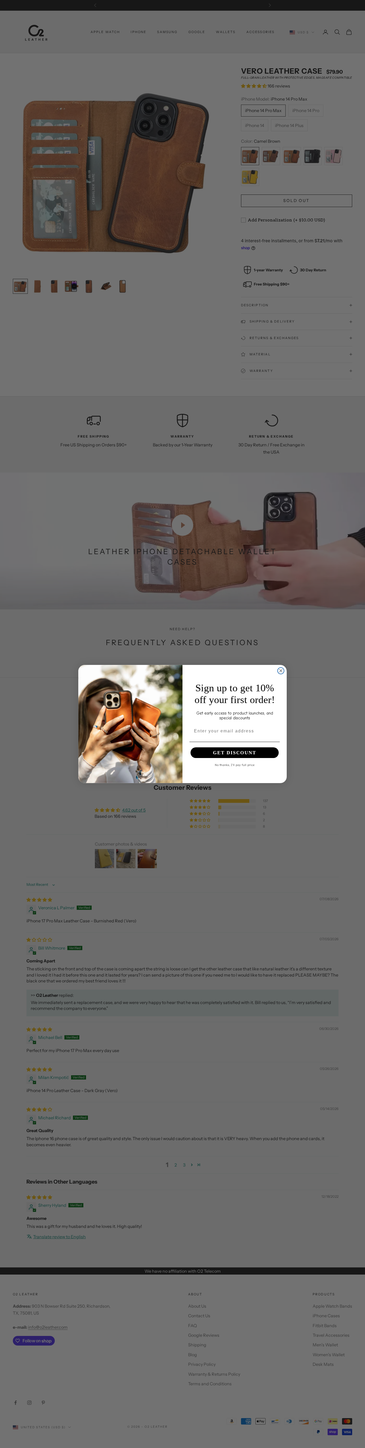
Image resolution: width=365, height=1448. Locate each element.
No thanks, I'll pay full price (235, 764)
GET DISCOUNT (234, 752)
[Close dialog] (281, 671)
